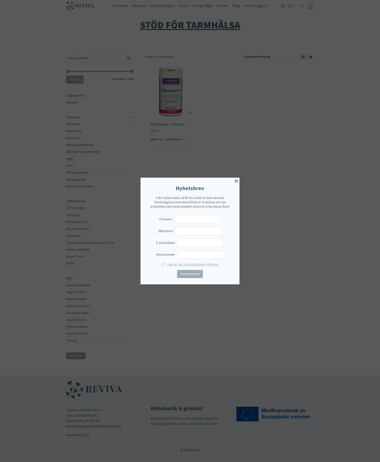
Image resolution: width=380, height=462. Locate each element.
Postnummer (165, 254)
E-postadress (165, 242)
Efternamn (165, 231)
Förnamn (165, 219)
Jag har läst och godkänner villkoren (192, 264)
